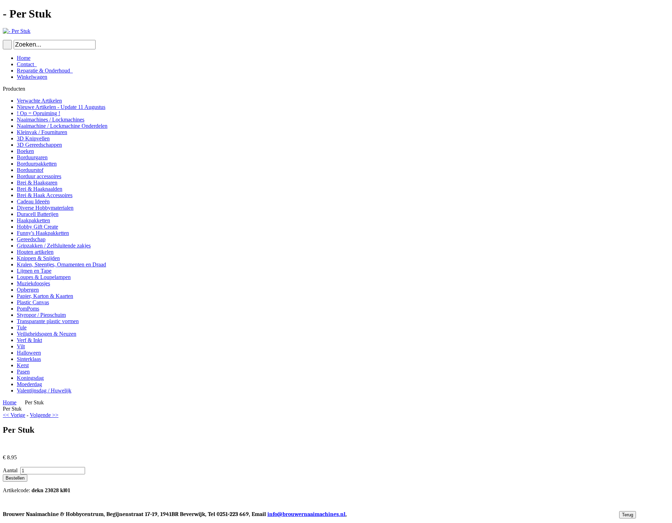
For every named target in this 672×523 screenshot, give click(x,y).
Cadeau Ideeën (33, 201)
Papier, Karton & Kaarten (45, 296)
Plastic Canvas (33, 302)
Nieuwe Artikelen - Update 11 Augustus (61, 107)
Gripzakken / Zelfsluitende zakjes (54, 246)
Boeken (25, 151)
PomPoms (28, 309)
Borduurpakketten (37, 164)
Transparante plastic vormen (48, 321)
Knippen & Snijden (38, 258)
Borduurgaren (32, 157)
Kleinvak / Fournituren (42, 132)
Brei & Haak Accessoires (44, 195)
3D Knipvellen (33, 138)
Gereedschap (31, 239)
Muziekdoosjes (33, 283)
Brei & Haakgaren (37, 183)
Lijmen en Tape (34, 271)
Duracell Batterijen (37, 214)
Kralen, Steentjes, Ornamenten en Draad (61, 264)
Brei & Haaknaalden (39, 189)
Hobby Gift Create (37, 227)
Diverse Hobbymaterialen (45, 208)
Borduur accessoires (39, 176)
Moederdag (29, 384)
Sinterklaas (29, 359)
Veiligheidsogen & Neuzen (46, 334)
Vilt (21, 346)
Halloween (29, 353)
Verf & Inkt (29, 340)
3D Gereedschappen (39, 145)
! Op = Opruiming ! (38, 113)
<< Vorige (14, 415)
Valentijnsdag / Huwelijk (44, 390)
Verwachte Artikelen (39, 101)
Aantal (11, 470)
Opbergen (28, 290)
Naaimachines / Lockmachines (50, 120)
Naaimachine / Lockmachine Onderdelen (62, 126)
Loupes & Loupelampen (44, 277)
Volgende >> (44, 415)
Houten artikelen (35, 252)
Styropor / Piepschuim (41, 315)
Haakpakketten (33, 220)
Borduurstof (30, 170)
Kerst (23, 365)
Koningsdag (30, 378)
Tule (22, 327)
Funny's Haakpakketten (43, 233)
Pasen (23, 372)
